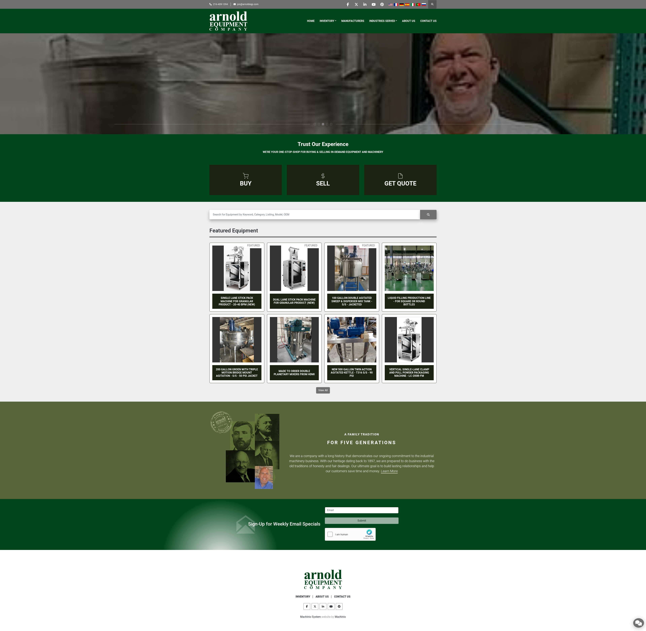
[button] (328, 21)
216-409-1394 (220, 4)
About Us (408, 21)
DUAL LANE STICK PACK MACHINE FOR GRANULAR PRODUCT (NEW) (294, 301)
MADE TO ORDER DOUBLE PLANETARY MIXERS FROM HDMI (294, 372)
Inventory (327, 21)
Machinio (340, 616)
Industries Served (382, 21)
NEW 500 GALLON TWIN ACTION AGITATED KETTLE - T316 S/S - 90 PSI (352, 372)
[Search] (428, 214)
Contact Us (428, 21)
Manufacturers (352, 21)
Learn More (389, 471)
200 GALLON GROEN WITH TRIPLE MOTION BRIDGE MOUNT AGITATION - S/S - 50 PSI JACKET (237, 372)
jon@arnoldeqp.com (247, 4)
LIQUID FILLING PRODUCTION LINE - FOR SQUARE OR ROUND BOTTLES (409, 301)
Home (311, 21)
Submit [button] (361, 520)
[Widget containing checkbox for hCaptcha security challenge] (350, 534)
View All (323, 390)
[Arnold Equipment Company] (323, 579)
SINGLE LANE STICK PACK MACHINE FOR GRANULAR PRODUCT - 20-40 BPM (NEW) (237, 301)
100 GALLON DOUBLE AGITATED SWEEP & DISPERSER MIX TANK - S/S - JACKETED (351, 301)
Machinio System (310, 616)
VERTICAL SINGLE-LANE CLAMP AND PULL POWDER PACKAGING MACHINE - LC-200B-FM (409, 372)
